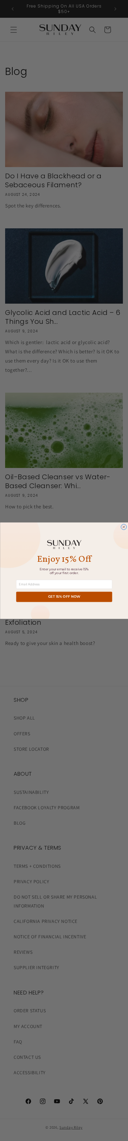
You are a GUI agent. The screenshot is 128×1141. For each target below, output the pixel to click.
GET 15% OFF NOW (64, 596)
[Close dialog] (123, 527)
